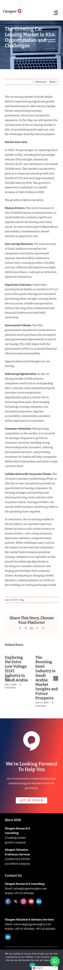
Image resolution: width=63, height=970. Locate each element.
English (39, 968)
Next (53, 81)
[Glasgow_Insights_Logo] (12, 9)
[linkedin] (39, 901)
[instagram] (23, 901)
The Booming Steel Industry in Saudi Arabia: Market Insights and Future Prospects (46, 677)
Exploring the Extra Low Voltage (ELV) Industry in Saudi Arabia (16, 668)
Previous (41, 81)
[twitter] (16, 901)
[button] (7, 678)
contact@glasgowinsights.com (32, 924)
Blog (22, 600)
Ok (32, 965)
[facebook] (8, 901)
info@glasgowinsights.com (30, 888)
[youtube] (31, 901)
